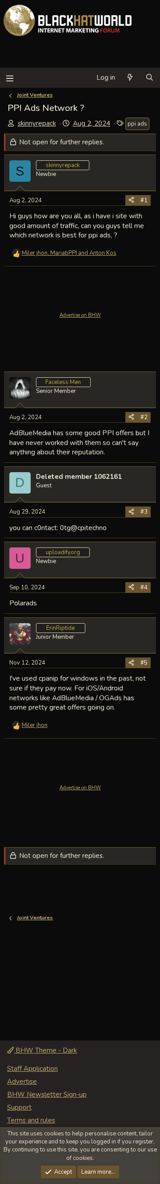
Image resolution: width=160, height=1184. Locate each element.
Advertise (22, 1081)
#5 (144, 663)
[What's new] (130, 77)
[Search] (149, 77)
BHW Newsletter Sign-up (47, 1094)
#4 (144, 588)
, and (69, 253)
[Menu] (9, 77)
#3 (144, 512)
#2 (144, 417)
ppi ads (137, 124)
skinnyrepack (37, 123)
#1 (144, 200)
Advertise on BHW (80, 315)
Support (19, 1107)
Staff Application (32, 1068)
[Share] (131, 200)
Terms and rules (31, 1120)
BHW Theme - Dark (45, 1050)
